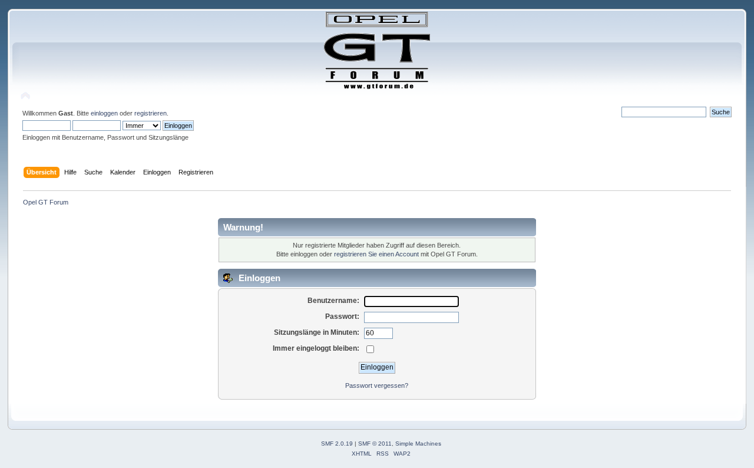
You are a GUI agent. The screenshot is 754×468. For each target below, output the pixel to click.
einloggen (104, 113)
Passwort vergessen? (376, 385)
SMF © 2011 (375, 443)
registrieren (150, 113)
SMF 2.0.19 (337, 443)
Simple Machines (418, 443)
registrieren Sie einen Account (376, 254)
